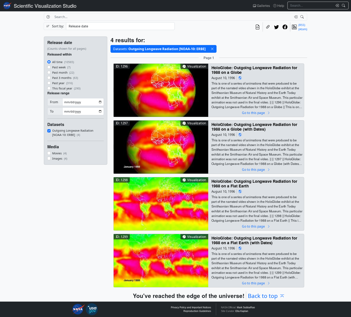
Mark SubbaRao (246, 307)
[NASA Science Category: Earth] (240, 77)
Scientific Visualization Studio (45, 5)
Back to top (263, 296)
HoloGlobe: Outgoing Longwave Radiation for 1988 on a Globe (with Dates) (254, 126)
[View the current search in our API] (257, 27)
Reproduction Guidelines (197, 311)
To (52, 111)
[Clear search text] (336, 5)
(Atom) (302, 29)
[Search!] (344, 5)
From (54, 102)
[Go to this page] (161, 90)
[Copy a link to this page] (267, 27)
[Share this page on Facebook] (285, 27)
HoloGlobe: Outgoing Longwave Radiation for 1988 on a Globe (254, 70)
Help (280, 5)
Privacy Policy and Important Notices (191, 307)
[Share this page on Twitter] (276, 27)
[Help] (48, 17)
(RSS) (301, 25)
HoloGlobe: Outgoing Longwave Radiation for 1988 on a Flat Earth (254, 183)
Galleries (263, 5)
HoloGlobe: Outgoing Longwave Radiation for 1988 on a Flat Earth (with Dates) (254, 240)
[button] (212, 49)
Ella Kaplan (241, 311)
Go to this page (253, 113)
